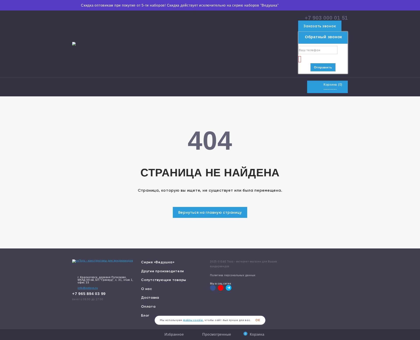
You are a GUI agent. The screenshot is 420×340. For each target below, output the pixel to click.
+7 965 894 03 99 (89, 293)
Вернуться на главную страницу (210, 212)
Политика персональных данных (233, 275)
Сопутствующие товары (163, 280)
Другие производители (162, 271)
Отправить (323, 67)
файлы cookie (193, 320)
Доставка (150, 297)
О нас (146, 289)
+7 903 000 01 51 (326, 18)
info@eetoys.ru (88, 288)
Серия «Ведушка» (157, 262)
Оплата (148, 306)
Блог (145, 315)
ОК (257, 320)
